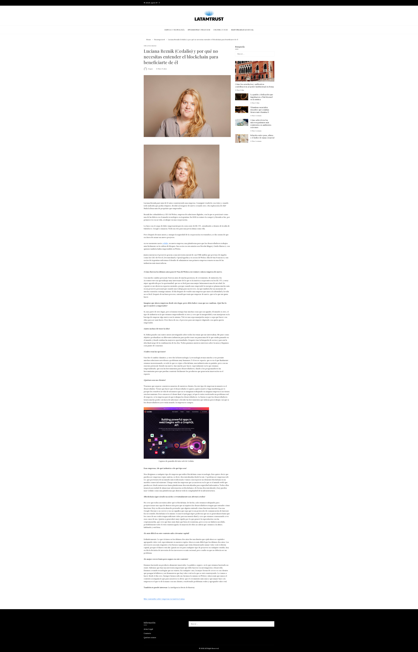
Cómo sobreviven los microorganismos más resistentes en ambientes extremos (260, 124)
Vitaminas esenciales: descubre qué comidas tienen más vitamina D (259, 109)
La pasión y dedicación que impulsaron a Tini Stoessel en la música (261, 97)
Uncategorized (150, 46)
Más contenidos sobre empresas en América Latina (164, 599)
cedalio (165, 243)
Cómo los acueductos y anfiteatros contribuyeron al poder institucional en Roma (254, 85)
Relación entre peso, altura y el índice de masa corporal (262, 136)
